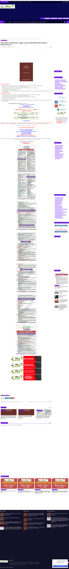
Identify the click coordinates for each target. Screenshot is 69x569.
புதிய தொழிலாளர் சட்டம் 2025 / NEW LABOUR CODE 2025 (8, 491)
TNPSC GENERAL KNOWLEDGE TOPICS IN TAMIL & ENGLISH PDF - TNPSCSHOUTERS (63, 300)
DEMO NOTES (20, 21)
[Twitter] (8, 398)
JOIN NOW (65, 121)
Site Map (17, 1)
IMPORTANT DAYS (58, 149)
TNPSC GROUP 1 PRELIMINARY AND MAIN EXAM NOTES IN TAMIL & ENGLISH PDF (12, 514)
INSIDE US (9, 21)
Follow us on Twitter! (61, 98)
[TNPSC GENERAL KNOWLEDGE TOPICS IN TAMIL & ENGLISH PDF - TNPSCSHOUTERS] (56, 301)
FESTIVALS (61, 145)
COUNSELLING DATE (64, 81)
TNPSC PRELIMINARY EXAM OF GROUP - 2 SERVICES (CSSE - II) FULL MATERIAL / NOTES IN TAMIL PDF (36, 528)
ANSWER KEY (57, 81)
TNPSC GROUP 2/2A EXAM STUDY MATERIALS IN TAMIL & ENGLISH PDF (36, 519)
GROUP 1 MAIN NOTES (59, 203)
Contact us (13, 1)
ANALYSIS (57, 80)
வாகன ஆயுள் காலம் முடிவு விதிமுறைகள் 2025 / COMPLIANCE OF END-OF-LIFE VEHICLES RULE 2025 (26, 491)
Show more (50, 407)
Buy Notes (25, 1)
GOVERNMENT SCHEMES (59, 148)
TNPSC (6, 21)
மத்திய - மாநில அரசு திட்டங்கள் (33, 21)
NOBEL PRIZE (57, 152)
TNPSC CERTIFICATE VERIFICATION (60, 88)
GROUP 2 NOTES (58, 209)
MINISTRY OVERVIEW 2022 (59, 151)
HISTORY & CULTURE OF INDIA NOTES (61, 212)
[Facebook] (6, 398)
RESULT (57, 87)
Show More (66, 476)
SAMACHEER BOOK (66, 18)
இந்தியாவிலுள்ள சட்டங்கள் (59, 155)
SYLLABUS (61, 87)
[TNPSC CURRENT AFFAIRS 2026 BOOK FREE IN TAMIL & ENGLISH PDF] (61, 279)
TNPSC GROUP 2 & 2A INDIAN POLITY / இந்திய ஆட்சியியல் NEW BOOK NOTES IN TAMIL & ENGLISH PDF (25, 416)
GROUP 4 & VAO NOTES (59, 210)
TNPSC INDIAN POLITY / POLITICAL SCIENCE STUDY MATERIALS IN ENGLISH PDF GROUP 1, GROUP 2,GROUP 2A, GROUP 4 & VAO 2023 (43, 416)
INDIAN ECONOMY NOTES (59, 213)
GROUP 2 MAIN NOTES (59, 207)
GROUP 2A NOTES (64, 209)
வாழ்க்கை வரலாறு (58, 158)
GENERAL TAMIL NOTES (59, 200)
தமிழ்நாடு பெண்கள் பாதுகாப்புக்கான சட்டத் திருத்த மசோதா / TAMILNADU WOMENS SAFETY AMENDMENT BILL (60, 491)
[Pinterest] (12, 398)
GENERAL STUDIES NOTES (59, 199)
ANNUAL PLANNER (62, 80)
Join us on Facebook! (61, 102)
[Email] (13, 398)
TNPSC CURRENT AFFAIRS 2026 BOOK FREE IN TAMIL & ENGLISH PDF (61, 287)
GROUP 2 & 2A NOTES (59, 206)
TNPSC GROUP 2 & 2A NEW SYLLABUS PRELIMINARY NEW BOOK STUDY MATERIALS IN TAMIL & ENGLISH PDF (36, 523)
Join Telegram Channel (60, 566)
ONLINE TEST (60, 18)
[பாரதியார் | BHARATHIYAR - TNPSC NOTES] (56, 296)
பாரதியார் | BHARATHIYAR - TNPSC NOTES (63, 296)
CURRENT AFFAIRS (47, 18)
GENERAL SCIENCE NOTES (59, 197)
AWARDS (57, 145)
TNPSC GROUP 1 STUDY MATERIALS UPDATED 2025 (11, 517)
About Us (10, 1)
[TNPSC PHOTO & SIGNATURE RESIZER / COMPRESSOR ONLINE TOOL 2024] (56, 292)
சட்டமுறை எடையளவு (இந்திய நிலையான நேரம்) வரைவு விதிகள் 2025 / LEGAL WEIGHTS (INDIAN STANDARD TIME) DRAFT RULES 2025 (43, 492)
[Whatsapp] (10, 398)
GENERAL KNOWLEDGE (54, 18)
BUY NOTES (15, 21)
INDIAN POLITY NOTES (4, 40)
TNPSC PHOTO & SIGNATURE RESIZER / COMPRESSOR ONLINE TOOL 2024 (63, 291)
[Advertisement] (52, 10)
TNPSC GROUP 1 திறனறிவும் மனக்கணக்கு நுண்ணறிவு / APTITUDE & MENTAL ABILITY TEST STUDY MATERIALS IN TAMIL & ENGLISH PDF (13, 522)
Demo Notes (29, 1)
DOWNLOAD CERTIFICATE (59, 84)
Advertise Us (21, 1)
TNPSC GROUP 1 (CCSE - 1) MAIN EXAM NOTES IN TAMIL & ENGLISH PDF (59, 514)
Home (3, 21)
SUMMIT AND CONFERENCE (59, 154)
